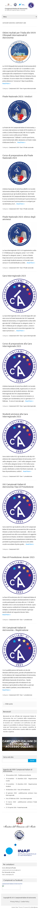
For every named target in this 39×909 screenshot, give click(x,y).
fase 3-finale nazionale (26, 147)
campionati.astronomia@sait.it (11, 870)
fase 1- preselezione (26, 476)
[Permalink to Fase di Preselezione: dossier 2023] (20, 595)
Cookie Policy (25, 901)
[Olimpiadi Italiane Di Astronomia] (11, 889)
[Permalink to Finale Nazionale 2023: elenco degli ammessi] (20, 248)
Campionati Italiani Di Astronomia (12, 883)
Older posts (8, 704)
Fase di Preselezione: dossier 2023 (18, 557)
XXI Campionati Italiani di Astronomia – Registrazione (15, 628)
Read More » (6, 83)
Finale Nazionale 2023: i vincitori (17, 96)
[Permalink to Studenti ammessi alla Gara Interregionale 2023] (20, 454)
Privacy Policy (14, 901)
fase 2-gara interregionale (28, 335)
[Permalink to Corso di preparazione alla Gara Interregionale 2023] (20, 384)
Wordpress (34, 907)
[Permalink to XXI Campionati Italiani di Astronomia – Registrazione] (20, 668)
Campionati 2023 (14, 88)
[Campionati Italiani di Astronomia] (19, 11)
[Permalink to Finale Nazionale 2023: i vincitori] (20, 125)
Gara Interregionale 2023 (14, 276)
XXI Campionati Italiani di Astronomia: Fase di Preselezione (17, 485)
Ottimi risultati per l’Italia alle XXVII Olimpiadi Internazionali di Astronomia (19, 35)
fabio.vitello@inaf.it (8, 874)
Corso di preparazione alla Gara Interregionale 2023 (17, 344)
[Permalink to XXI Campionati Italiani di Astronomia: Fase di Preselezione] (20, 524)
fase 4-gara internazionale (28, 88)
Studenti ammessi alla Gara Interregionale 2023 (15, 415)
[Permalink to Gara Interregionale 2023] (20, 313)
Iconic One (15, 907)
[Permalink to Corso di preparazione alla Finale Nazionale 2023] (20, 186)
